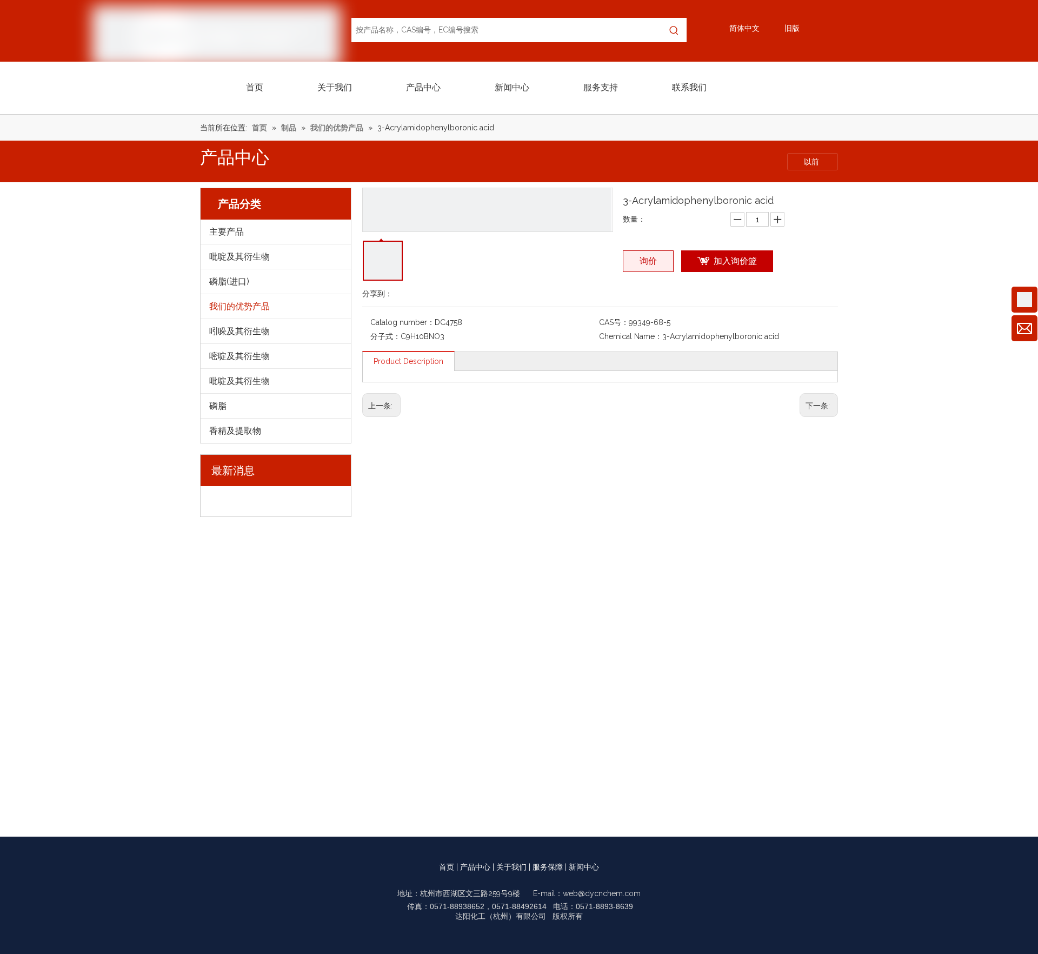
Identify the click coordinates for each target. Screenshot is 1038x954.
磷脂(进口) (229, 281)
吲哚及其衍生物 (239, 331)
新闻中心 (584, 867)
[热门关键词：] (674, 30)
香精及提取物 (235, 431)
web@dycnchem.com (602, 893)
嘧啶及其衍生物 (239, 356)
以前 (812, 161)
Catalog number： (402, 322)
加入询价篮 (735, 261)
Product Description (408, 361)
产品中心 (475, 867)
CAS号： (614, 322)
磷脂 (218, 406)
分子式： (385, 336)
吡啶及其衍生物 (239, 256)
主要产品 (226, 232)
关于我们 (511, 867)
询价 (648, 261)
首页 (446, 867)
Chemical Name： (630, 336)
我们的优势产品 (239, 306)
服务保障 (548, 867)
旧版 (792, 28)
